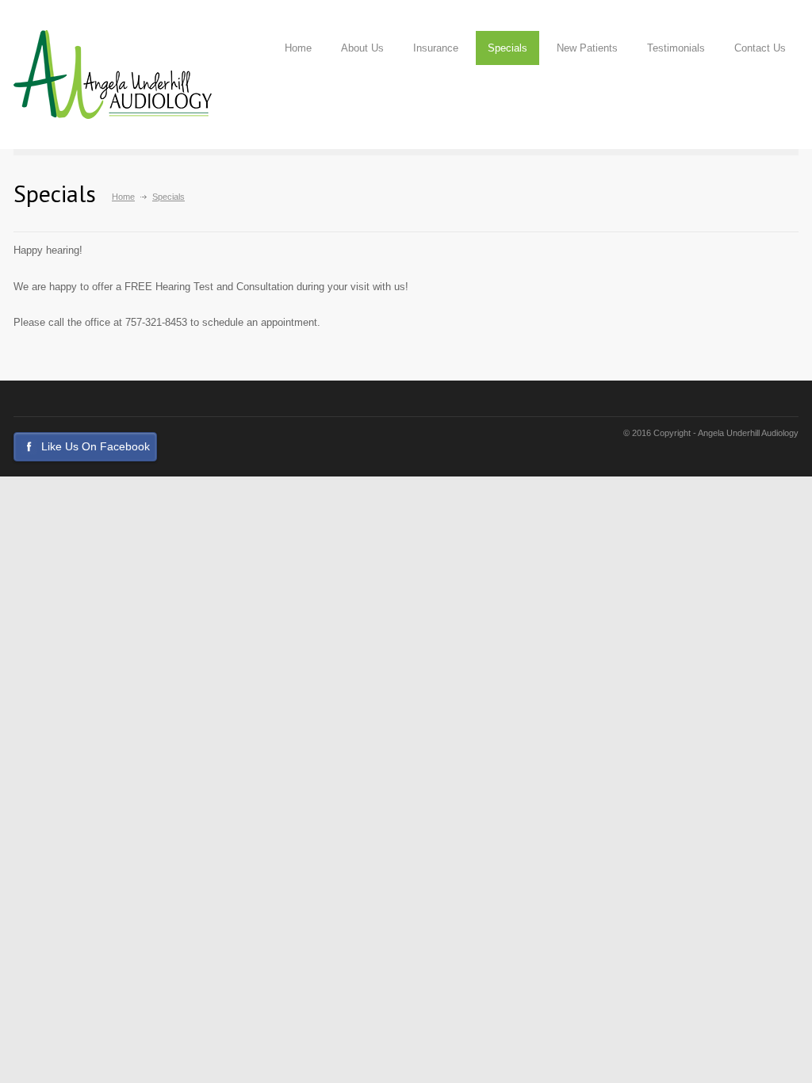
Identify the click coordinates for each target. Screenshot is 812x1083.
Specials (507, 48)
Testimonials (676, 48)
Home (298, 48)
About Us (362, 48)
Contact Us (760, 48)
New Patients (587, 48)
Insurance (435, 48)
